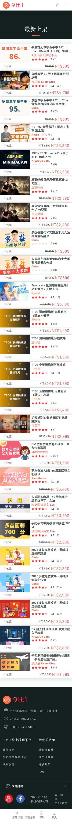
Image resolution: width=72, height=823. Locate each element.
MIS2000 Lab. (40, 160)
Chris (35, 108)
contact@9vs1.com (23, 719)
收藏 (9, 66)
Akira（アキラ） (42, 134)
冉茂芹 (35, 425)
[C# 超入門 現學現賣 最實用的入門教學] (15, 635)
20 (55, 191)
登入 (54, 817)
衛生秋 (35, 293)
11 (55, 59)
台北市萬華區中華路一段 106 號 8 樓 (34, 711)
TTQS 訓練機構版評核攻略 (48, 338)
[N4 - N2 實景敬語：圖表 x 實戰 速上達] (15, 133)
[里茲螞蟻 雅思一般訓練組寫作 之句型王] (15, 212)
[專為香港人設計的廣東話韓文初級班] (15, 476)
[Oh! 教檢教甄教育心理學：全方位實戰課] (15, 450)
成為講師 (9, 764)
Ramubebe (38, 478)
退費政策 (45, 764)
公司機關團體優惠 (15, 757)
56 (55, 456)
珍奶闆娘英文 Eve (43, 504)
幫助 (42, 817)
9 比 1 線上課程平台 (44, 55)
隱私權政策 (46, 750)
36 (58, 535)
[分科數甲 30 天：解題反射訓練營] (15, 80)
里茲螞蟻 (37, 187)
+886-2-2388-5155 (22, 727)
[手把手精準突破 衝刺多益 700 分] (15, 529)
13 (55, 347)
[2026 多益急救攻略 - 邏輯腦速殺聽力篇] (15, 609)
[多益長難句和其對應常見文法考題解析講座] (15, 238)
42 (58, 86)
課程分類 (30, 817)
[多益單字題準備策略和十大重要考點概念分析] (15, 265)
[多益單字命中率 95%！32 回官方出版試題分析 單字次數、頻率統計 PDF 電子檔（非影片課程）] (15, 106)
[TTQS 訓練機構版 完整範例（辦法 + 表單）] (15, 318)
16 (58, 139)
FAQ (41, 771)
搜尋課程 (17, 817)
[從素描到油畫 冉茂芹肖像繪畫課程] (15, 424)
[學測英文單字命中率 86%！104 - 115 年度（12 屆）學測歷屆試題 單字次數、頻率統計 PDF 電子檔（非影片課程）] (15, 53)
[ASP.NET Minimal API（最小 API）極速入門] (15, 159)
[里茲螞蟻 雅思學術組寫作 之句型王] (15, 185)
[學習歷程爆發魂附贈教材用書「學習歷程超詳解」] (15, 662)
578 (59, 614)
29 (58, 482)
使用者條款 (46, 757)
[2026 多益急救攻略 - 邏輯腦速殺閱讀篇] (15, 556)
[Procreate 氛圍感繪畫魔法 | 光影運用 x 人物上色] (15, 291)
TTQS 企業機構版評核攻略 (48, 364)
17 (55, 111)
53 (58, 509)
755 (59, 587)
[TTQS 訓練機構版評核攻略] (15, 344)
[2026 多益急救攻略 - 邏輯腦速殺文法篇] (15, 582)
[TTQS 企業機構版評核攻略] (15, 371)
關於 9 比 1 (10, 750)
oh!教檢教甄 (39, 452)
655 (59, 561)
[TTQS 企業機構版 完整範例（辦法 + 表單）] (15, 397)
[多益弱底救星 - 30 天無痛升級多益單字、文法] (15, 503)
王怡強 (35, 319)
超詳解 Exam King (43, 81)
